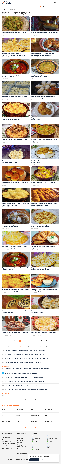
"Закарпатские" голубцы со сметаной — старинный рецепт (44, 247)
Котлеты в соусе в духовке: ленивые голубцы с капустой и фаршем (42, 54)
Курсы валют (21, 451)
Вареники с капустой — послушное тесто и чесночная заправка (44, 311)
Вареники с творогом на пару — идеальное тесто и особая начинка (15, 204)
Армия (17, 6)
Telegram (37, 439)
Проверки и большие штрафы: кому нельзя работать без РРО (23, 362)
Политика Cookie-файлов (7, 449)
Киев (3, 415)
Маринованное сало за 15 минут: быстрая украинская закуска (44, 33)
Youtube (36, 436)
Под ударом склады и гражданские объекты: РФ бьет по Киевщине (25, 350)
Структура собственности (21, 445)
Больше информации (48, 459)
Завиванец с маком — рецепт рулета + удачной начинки (14, 311)
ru (54, 2)
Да (34, 460)
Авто (3, 409)
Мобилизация (34, 415)
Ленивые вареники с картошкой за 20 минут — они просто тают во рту (43, 225)
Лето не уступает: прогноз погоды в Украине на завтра (21, 385)
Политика (33, 421)
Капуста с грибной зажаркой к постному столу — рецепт (14, 140)
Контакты (20, 440)
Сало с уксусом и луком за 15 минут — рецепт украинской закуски (14, 225)
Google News (53, 439)
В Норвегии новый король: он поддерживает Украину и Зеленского (25, 381)
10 (41, 341)
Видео (43, 6)
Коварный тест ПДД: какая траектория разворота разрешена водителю (26, 354)
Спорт (30, 6)
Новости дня (6, 421)
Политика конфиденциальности (8, 440)
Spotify (51, 441)
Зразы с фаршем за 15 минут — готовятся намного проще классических (15, 183)
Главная (3, 9)
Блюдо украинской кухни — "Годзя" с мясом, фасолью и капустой (43, 183)
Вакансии (20, 438)
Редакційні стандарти (8, 446)
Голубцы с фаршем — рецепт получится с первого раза (44, 161)
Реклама (19, 442)
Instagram (37, 444)
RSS (50, 447)
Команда (20, 449)
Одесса (18, 421)
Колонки (36, 6)
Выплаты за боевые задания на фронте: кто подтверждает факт (24, 377)
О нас (19, 436)
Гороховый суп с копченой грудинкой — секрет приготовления (44, 140)
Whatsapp (37, 449)
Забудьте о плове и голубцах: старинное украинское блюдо (14, 33)
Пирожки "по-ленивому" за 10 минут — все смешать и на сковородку (15, 290)
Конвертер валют (22, 453)
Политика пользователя (6, 436)
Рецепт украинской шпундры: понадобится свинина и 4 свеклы (15, 75)
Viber (35, 441)
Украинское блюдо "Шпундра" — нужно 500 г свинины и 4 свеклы (15, 268)
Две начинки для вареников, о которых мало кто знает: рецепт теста (14, 97)
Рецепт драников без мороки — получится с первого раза (45, 118)
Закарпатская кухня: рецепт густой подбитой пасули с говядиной (42, 75)
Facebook (37, 447)
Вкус (31, 409)
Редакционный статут (8, 443)
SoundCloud (52, 444)
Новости (11, 6)
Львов (18, 415)
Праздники (48, 421)
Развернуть (31, 428)
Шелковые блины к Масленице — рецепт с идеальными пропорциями (15, 247)
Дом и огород (49, 409)
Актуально (19, 409)
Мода (46, 415)
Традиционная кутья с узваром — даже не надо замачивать (15, 333)
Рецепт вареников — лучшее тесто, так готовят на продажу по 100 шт (43, 268)
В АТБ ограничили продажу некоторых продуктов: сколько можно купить (27, 389)
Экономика (24, 6)
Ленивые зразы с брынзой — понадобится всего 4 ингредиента (44, 290)
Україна (5, 6)
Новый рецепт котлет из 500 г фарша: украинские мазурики (43, 97)
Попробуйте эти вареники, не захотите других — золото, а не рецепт (43, 333)
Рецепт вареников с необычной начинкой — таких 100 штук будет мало (15, 118)
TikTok (51, 436)
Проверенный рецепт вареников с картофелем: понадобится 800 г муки (13, 54)
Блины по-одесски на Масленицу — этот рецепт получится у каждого (44, 204)
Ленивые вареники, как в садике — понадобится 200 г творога (13, 161)
